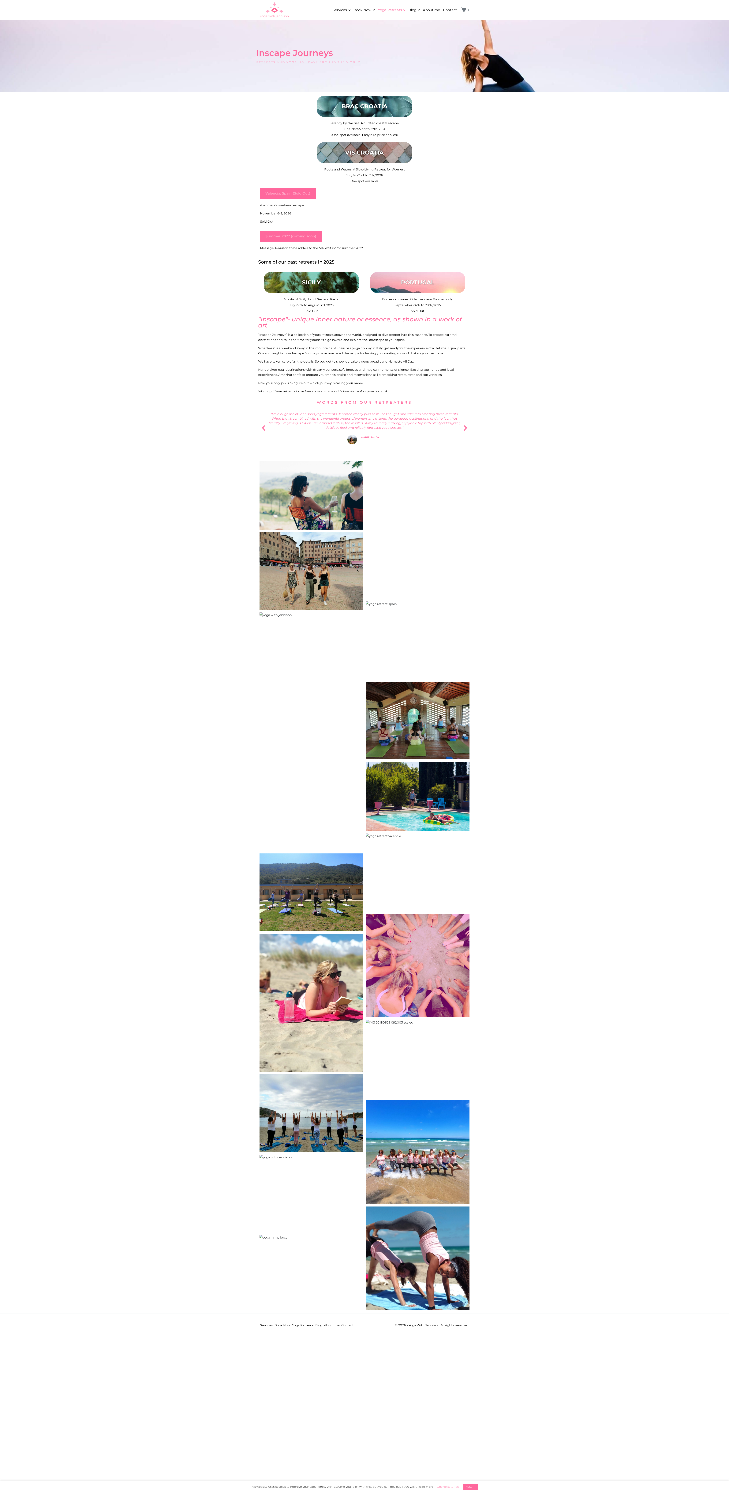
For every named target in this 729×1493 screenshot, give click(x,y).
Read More (425, 1486)
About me (431, 10)
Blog (412, 10)
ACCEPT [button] (471, 1486)
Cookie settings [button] (448, 1486)
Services (340, 10)
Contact (450, 10)
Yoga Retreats (390, 10)
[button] (263, 428)
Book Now (362, 10)
